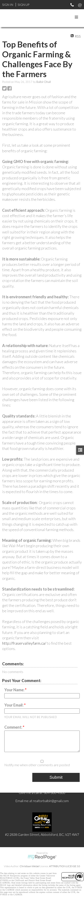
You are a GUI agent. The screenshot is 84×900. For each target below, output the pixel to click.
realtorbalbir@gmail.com (51, 801)
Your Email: (14, 705)
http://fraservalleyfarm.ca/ (24, 643)
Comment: (13, 727)
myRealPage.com (42, 857)
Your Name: (14, 689)
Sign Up (23, 4)
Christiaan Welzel (29, 866)
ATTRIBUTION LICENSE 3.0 (64, 866)
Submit (56, 777)
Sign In (7, 4)
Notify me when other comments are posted (37, 765)
